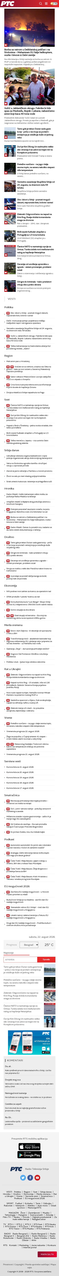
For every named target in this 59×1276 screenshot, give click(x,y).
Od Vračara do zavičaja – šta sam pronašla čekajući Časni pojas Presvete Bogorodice (26, 825)
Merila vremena (13, 625)
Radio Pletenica (39, 1236)
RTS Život (23, 1226)
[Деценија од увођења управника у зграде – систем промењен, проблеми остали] (10, 268)
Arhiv (34, 1240)
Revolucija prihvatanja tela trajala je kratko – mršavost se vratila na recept (27, 802)
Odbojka (47, 1203)
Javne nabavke (38, 1245)
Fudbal (18, 1203)
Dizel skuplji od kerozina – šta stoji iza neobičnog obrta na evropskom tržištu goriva (26, 616)
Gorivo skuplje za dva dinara (22, 610)
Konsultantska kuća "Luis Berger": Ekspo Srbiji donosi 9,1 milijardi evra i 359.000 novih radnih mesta (29, 603)
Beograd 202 (23, 1236)
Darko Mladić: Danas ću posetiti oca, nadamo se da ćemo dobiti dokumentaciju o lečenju (29, 528)
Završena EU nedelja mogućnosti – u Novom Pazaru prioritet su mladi (27, 893)
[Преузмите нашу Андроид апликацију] (29, 1154)
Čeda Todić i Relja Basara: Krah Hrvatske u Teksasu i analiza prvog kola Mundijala (26, 877)
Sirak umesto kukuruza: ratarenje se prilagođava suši (29, 481)
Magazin (14, 1212)
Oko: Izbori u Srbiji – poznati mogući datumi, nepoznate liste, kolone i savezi (27, 314)
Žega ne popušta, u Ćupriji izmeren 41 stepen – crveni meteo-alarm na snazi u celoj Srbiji (26, 737)
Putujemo (22, 1215)
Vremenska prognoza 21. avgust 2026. (23, 754)
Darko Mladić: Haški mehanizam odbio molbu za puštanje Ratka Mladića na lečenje (27, 495)
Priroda (26, 1217)
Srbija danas (11, 450)
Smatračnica (11, 795)
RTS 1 (11, 1224)
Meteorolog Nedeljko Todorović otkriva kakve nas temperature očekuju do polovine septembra (27, 746)
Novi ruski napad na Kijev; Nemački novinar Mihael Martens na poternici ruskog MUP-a (28, 693)
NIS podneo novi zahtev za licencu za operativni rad (28, 591)
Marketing (24, 1245)
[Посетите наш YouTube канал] (37, 1178)
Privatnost (8, 1264)
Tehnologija (10, 1215)
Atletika (31, 1205)
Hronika (9, 488)
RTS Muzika (28, 1228)
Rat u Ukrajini (12, 669)
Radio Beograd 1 (20, 1233)
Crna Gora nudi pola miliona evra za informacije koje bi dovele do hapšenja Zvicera (28, 386)
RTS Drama (10, 1226)
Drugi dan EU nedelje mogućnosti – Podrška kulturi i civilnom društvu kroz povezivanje (28, 924)
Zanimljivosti (34, 1212)
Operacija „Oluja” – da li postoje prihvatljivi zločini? (27, 649)
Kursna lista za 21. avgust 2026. (20, 767)
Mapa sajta (47, 1254)
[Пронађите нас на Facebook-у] (30, 1178)
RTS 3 (28, 1224)
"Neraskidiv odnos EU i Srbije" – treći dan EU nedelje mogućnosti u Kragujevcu (27, 908)
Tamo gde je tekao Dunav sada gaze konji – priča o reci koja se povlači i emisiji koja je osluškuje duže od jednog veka (29, 545)
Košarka (29, 1203)
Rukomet (8, 1205)
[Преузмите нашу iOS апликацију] (29, 1146)
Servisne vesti (12, 761)
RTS (5, 1245)
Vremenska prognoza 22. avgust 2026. (23, 731)
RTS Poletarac (43, 1228)
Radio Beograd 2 (39, 1233)
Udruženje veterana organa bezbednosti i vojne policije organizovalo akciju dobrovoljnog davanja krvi (29, 457)
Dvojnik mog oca (13, 1079)
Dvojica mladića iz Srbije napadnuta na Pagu (25, 392)
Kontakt (13, 1245)
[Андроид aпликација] (35, 1042)
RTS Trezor (14, 1228)
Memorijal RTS (34, 1207)
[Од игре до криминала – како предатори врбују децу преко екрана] (10, 286)
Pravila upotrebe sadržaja (37, 1264)
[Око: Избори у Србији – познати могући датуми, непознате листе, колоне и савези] (10, 204)
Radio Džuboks (24, 1238)
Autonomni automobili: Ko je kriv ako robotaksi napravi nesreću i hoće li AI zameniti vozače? (28, 846)
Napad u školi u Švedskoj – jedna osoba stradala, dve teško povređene (29, 426)
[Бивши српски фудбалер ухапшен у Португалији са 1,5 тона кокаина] (10, 236)
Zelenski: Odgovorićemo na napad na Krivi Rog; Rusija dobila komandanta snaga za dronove (34, 217)
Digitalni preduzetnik (41, 1217)
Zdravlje (49, 1215)
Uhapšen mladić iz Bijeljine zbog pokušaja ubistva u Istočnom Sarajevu (28, 503)
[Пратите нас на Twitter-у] (23, 1178)
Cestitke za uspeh (13, 1104)
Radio (7, 1233)
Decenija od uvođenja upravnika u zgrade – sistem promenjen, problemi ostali (34, 267)
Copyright (18, 1264)
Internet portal (30, 1247)
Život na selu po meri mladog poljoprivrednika (26, 476)
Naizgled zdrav (39, 1219)
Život (22, 1212)
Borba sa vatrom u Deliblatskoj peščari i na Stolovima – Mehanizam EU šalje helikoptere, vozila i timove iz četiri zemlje (28, 52)
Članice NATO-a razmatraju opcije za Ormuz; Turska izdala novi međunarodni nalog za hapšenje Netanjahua (35, 249)
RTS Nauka (50, 1224)
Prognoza (11, 944)
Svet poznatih (36, 1215)
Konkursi (52, 1245)
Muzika (46, 1212)
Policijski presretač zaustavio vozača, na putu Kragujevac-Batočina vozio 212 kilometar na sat (28, 510)
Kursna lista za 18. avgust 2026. (20, 783)
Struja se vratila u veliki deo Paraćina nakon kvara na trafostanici (29, 569)
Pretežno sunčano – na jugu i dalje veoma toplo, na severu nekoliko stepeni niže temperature (35, 167)
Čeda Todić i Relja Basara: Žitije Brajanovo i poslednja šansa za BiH (27, 870)
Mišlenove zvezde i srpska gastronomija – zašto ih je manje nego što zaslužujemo (28, 817)
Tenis (38, 1203)
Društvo (9, 537)
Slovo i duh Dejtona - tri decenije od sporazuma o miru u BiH (28, 632)
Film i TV (7, 1217)
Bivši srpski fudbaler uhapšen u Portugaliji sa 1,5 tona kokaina (27, 434)
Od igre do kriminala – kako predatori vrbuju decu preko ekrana (27, 554)
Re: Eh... (8, 1117)
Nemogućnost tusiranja (16, 1093)
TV (4, 1224)
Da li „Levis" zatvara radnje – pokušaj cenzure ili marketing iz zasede (28, 810)
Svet (7, 399)
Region (8, 355)
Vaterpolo (20, 1205)
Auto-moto (43, 1205)
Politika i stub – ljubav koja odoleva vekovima (25, 662)
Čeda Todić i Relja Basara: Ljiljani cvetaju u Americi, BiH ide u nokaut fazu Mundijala (26, 862)
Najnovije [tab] (9, 952)
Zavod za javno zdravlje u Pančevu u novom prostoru (29, 471)
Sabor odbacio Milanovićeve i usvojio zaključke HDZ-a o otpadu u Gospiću (28, 378)
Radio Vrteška (40, 1238)
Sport (10, 1203)
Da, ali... (8, 1066)
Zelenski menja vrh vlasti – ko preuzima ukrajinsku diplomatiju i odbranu (25, 709)
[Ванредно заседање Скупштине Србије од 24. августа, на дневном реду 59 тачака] (10, 186)
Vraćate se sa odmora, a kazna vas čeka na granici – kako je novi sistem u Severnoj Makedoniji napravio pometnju (28, 369)
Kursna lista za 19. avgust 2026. (20, 777)
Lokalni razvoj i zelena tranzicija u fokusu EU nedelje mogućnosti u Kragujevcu (27, 916)
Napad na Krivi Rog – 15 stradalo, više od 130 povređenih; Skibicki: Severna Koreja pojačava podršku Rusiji (28, 685)
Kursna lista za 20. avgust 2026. (20, 772)
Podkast (9, 839)
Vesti (9, 1192)
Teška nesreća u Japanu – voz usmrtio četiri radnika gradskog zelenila (27, 441)
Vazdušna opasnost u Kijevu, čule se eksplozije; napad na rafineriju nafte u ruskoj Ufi (28, 701)
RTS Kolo (49, 1226)
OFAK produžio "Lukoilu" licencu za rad (23, 596)
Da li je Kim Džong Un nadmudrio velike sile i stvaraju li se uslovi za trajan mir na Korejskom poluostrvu (35, 149)
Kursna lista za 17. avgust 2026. (20, 788)
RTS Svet (38, 1224)
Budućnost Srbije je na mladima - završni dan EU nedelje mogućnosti (27, 901)
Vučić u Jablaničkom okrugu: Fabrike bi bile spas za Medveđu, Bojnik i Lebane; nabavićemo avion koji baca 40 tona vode (29, 111)
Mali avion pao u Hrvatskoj (18, 361)
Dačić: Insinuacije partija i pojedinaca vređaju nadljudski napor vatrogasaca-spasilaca (25, 322)
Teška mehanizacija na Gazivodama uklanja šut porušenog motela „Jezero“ (28, 347)
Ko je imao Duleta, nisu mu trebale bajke (27, 832)
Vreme (8, 717)
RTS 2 (19, 1224)
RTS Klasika (36, 1226)
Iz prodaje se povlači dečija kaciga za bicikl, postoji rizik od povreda (26, 577)
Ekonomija (10, 585)
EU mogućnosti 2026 (17, 886)
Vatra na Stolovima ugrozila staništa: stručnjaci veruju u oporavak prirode (26, 464)
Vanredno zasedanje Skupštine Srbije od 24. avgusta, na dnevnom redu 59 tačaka (36, 185)
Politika (8, 307)
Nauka (17, 1217)
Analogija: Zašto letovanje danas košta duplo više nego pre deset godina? (27, 854)
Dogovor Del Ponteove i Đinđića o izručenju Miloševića (27, 655)
